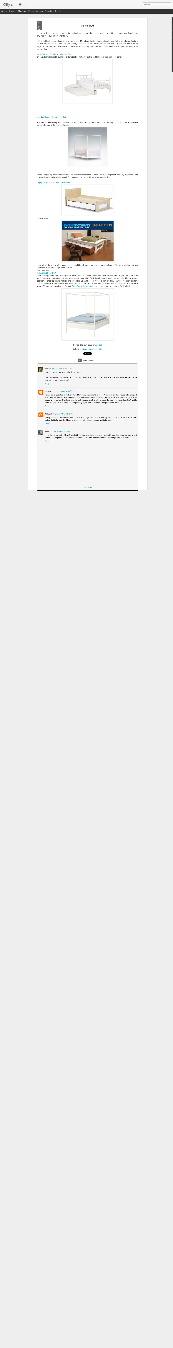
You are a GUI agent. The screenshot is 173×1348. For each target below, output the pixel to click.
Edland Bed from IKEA (46, 273)
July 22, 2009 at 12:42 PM (62, 413)
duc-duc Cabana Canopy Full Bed (51, 117)
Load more (88, 486)
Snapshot (49, 11)
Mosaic (31, 11)
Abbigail (98, 344)
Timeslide (59, 11)
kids (95, 348)
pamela (48, 368)
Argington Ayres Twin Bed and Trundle (53, 182)
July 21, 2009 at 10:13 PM (61, 368)
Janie (47, 431)
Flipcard (12, 11)
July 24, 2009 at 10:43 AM (60, 431)
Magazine (22, 11)
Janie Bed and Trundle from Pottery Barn (54, 54)
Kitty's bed (87, 25)
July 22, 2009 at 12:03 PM (62, 391)
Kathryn (48, 391)
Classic (4, 11)
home (90, 348)
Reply (47, 383)
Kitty (100, 348)
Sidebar (39, 11)
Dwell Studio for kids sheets (84, 286)
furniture (83, 348)
